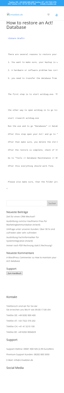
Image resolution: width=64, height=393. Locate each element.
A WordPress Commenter (18, 257)
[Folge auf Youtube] (41, 377)
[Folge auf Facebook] (17, 377)
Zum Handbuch (14, 273)
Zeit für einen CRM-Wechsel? (20, 216)
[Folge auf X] (47, 377)
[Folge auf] (35, 377)
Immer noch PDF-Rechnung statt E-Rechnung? (29, 245)
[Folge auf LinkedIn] (29, 377)
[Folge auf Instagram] (23, 377)
